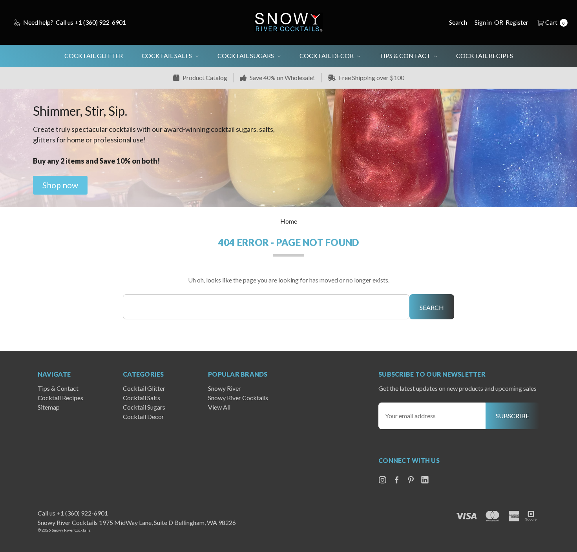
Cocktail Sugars (246, 55)
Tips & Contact (405, 55)
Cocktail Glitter (93, 55)
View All (219, 407)
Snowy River (224, 388)
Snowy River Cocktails (238, 397)
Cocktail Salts (167, 55)
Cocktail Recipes (484, 55)
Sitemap (49, 407)
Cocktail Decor (327, 55)
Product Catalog (204, 77)
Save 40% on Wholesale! (281, 77)
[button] (60, 185)
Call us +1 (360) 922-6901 (73, 513)
